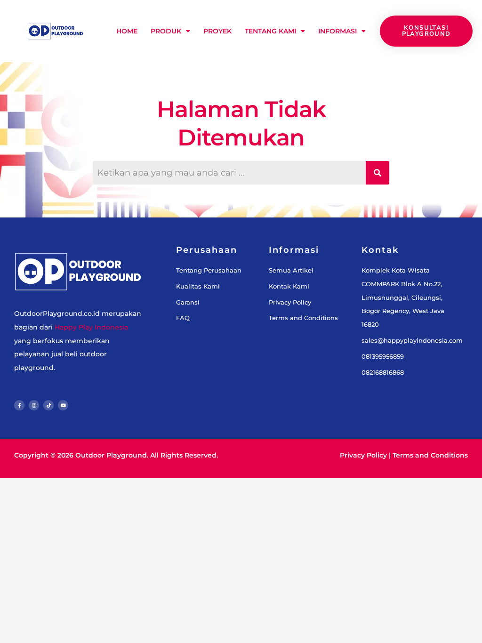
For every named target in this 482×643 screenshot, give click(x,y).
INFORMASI (337, 31)
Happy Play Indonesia (91, 327)
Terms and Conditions (430, 455)
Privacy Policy (363, 455)
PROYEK (217, 31)
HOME (126, 31)
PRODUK (166, 31)
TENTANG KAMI (270, 31)
